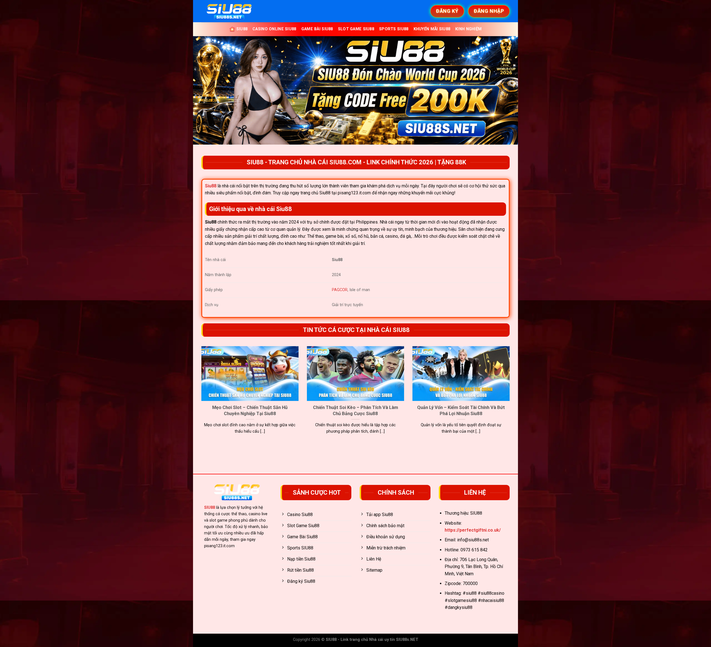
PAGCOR (339, 289)
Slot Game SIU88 (356, 29)
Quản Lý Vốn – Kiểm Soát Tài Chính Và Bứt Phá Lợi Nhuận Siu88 (461, 410)
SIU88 (241, 29)
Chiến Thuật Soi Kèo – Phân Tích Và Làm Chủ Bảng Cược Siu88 (355, 410)
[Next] (511, 397)
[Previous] (200, 397)
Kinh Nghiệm (468, 29)
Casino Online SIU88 (274, 29)
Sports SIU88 (393, 29)
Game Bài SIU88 (317, 29)
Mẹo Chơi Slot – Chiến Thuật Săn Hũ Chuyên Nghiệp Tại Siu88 (249, 410)
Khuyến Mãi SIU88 (432, 29)
